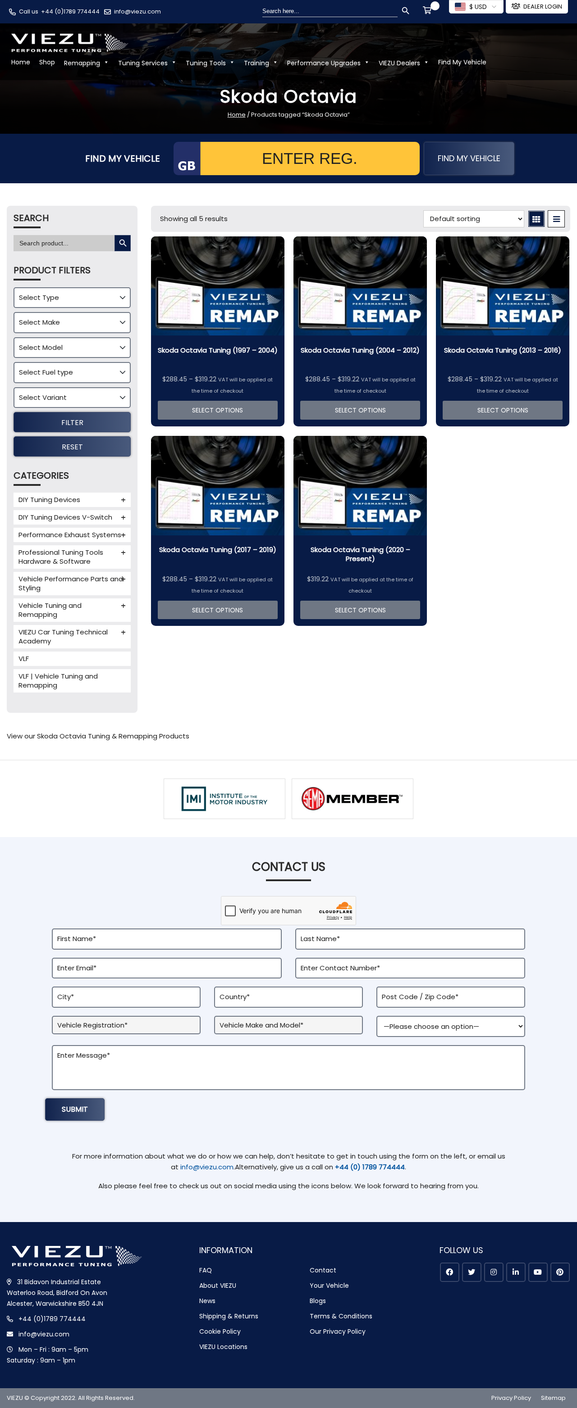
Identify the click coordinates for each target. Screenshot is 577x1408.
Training (256, 63)
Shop (47, 62)
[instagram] (494, 1272)
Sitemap (553, 1398)
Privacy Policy (511, 1398)
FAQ (205, 1270)
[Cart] (429, 11)
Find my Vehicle (469, 158)
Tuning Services (143, 63)
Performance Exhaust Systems (69, 534)
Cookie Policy (220, 1331)
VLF (23, 658)
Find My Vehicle (462, 62)
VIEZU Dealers (399, 63)
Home (20, 62)
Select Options (217, 410)
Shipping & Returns (228, 1316)
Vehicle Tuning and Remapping (50, 610)
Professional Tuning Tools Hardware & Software (60, 557)
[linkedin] (516, 1272)
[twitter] (471, 1272)
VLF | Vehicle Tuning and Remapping (58, 680)
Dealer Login (542, 6)
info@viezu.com (137, 11)
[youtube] (538, 1272)
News (207, 1300)
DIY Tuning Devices (49, 499)
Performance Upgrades (324, 63)
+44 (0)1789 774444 (70, 11)
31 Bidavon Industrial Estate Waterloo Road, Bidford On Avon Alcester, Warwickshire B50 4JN (57, 1292)
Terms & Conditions (341, 1316)
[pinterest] (560, 1272)
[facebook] (449, 1272)
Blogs (318, 1300)
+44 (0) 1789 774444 (370, 1167)
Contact (323, 1270)
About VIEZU (217, 1285)
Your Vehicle (329, 1285)
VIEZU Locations (223, 1346)
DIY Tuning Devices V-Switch (65, 517)
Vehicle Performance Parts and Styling (70, 583)
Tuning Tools (206, 63)
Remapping (82, 63)
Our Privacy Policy (338, 1331)
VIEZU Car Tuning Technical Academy (63, 636)
